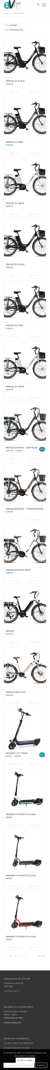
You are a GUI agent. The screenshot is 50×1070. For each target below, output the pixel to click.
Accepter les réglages (25, 1060)
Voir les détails (35, 92)
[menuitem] (37, 5)
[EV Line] (21, 5)
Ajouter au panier (15, 764)
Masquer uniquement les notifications (19, 1065)
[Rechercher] (37, 5)
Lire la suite (16, 92)
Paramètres (41, 1065)
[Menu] (43, 5)
